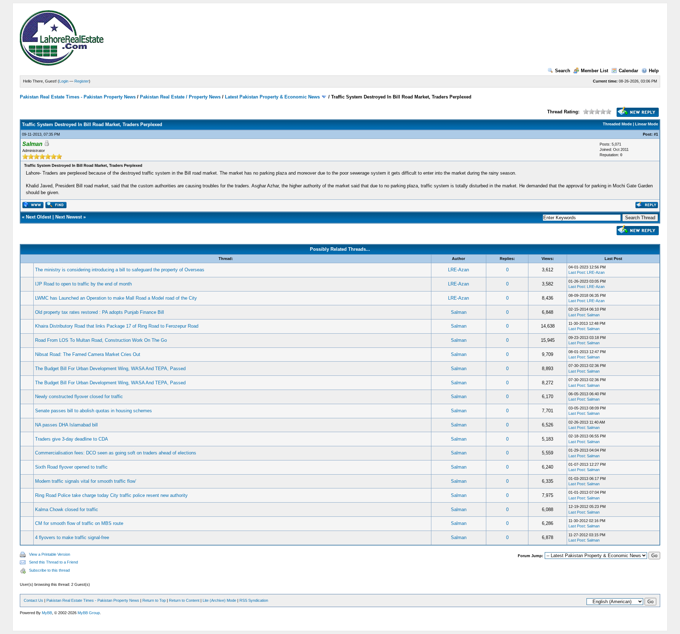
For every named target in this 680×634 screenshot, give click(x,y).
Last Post (576, 272)
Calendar (628, 70)
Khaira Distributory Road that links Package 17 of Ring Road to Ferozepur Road (116, 326)
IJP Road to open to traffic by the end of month (83, 284)
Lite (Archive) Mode (219, 600)
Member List (594, 70)
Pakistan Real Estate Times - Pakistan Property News (78, 97)
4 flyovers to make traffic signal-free (72, 537)
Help (654, 70)
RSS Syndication (253, 600)
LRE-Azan (458, 269)
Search (562, 70)
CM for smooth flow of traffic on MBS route (79, 523)
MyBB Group (89, 613)
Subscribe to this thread (49, 570)
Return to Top (154, 600)
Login (63, 81)
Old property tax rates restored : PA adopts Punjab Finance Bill (99, 312)
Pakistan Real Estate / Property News (180, 97)
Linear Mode (646, 124)
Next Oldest (38, 217)
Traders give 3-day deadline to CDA (71, 439)
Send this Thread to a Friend (53, 562)
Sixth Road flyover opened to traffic (71, 467)
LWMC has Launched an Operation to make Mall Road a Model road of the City (116, 298)
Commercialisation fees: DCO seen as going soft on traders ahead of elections (115, 452)
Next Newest (68, 217)
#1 (656, 134)
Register (81, 81)
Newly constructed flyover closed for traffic (79, 396)
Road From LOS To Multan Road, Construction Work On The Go (101, 340)
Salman (458, 312)
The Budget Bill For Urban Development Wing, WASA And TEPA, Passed (110, 368)
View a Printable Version (49, 554)
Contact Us (33, 600)
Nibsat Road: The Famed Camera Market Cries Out (87, 354)
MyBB (47, 613)
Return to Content (184, 600)
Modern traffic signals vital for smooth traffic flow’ (85, 481)
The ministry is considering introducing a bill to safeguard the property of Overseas (119, 269)
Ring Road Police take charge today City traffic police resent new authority (111, 495)
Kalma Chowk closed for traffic (66, 509)
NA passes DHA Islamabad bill (66, 425)
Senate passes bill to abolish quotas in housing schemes (93, 410)
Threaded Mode (617, 124)
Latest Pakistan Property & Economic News (272, 97)
